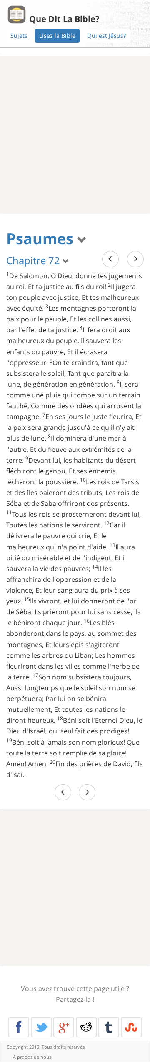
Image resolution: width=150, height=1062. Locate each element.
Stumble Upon (131, 1027)
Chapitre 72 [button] (34, 260)
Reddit (86, 1027)
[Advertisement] (75, 135)
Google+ (63, 1027)
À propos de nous (32, 1057)
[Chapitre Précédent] (110, 259)
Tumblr (108, 1027)
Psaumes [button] (41, 238)
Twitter (41, 1027)
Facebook (18, 1027)
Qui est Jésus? (106, 35)
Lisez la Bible (57, 35)
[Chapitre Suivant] (135, 259)
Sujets (19, 35)
